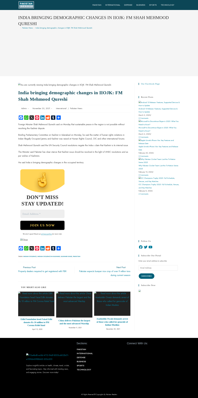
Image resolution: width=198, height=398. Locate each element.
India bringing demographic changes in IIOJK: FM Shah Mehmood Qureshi (64, 28)
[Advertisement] (99, 51)
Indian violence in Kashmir (48, 256)
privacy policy (46, 234)
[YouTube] (150, 247)
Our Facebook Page (150, 84)
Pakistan (76, 256)
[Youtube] (138, 349)
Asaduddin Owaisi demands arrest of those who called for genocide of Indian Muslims (112, 322)
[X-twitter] (134, 349)
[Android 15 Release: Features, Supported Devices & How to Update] (159, 103)
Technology (84, 369)
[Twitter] (145, 247)
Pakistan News (76, 108)
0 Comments (143, 118)
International (61, 108)
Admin (24, 108)
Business (81, 361)
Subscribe (146, 276)
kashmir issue (66, 256)
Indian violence (30, 256)
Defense (81, 357)
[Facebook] (141, 247)
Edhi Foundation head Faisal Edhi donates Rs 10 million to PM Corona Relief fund (36, 322)
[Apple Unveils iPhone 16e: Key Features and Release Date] (159, 141)
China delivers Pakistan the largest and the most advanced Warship (74, 322)
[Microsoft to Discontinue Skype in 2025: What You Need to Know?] (159, 123)
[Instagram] (143, 349)
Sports (80, 365)
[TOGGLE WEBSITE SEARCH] (179, 5)
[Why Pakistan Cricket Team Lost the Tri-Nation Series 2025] (159, 160)
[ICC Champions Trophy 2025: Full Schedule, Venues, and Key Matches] (159, 179)
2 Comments (143, 194)
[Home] (19, 28)
